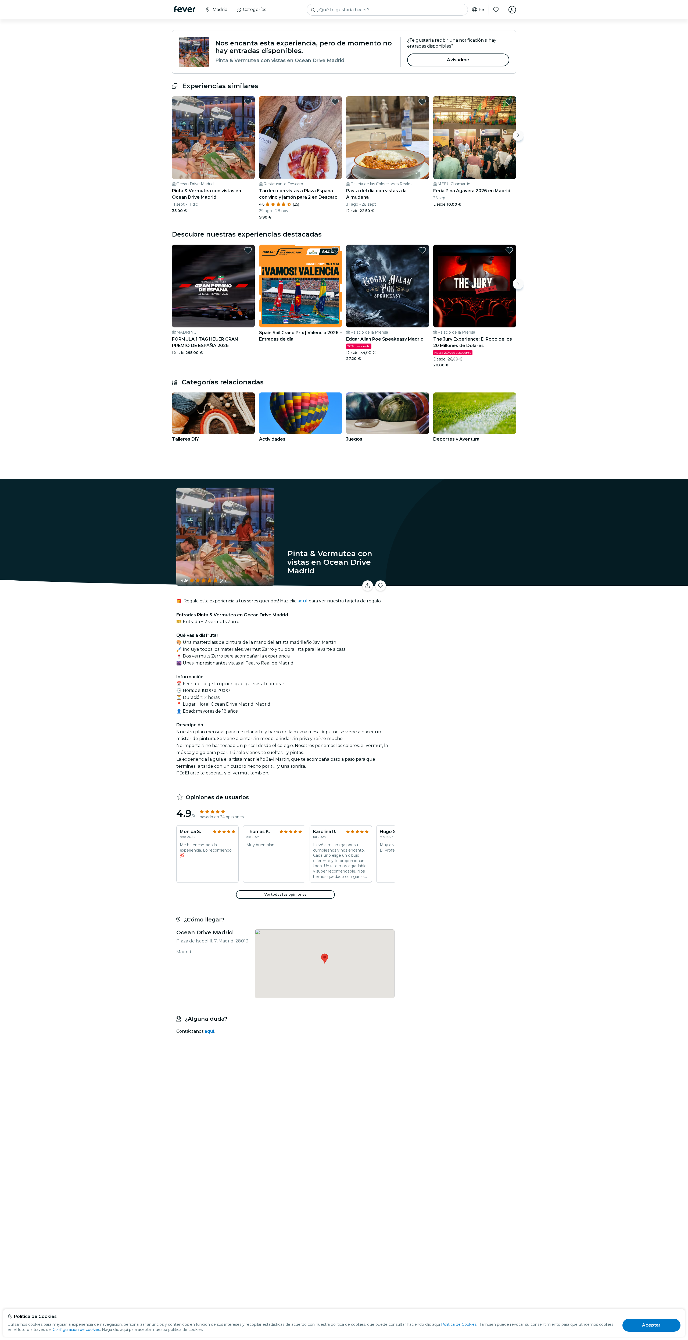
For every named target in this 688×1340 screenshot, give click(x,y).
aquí (302, 600)
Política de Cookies (458, 1324)
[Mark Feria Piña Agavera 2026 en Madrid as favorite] (509, 101)
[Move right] (518, 135)
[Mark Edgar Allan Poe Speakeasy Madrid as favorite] (422, 250)
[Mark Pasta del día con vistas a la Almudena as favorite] (422, 101)
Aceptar (651, 1325)
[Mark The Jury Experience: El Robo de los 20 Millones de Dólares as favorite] (509, 250)
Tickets (456, 582)
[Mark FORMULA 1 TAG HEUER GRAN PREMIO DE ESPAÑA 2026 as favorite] (248, 250)
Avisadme (458, 59)
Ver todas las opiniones (285, 894)
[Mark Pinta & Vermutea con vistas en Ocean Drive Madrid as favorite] (248, 101)
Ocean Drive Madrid (204, 932)
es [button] (481, 9)
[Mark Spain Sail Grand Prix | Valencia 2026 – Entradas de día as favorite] (335, 250)
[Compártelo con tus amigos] (367, 585)
